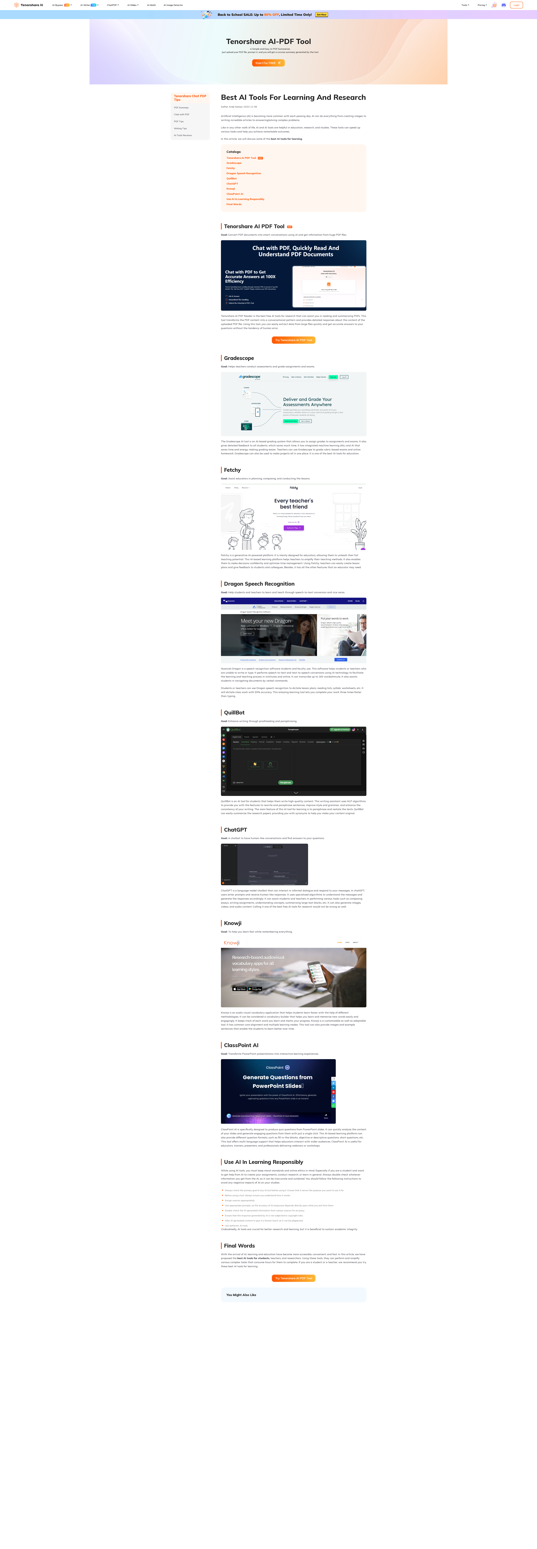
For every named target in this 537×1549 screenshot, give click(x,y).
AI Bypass (57, 5)
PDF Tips (179, 121)
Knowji (231, 188)
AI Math (151, 5)
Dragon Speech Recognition (244, 173)
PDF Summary (181, 107)
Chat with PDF (181, 114)
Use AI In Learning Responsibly (245, 199)
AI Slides (131, 5)
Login (516, 5)
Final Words (234, 204)
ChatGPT (232, 183)
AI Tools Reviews (183, 135)
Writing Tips (180, 128)
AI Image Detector (173, 5)
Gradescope (234, 163)
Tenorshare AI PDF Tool (242, 157)
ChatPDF (112, 5)
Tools (464, 5)
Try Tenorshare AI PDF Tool (293, 340)
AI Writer (85, 5)
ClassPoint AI (235, 193)
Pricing (481, 5)
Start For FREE (265, 63)
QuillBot (232, 178)
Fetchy (231, 168)
